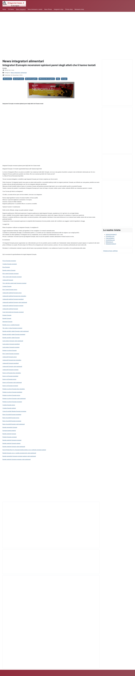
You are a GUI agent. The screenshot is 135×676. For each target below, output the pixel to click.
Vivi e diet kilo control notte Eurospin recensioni (14, 283)
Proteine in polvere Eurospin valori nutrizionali (14, 398)
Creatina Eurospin (6, 286)
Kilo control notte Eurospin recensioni (12, 276)
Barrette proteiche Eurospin (9, 433)
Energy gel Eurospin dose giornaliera (11, 373)
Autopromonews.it (111, 234)
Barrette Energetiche (31, 78)
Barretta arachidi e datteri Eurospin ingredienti (13, 334)
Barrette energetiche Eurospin (9, 427)
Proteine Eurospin (6, 315)
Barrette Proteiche (18, 78)
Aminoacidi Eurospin (7, 280)
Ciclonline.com (110, 236)
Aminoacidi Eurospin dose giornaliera (11, 360)
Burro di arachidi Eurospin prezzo (10, 417)
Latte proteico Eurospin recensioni (10, 347)
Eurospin (64, 78)
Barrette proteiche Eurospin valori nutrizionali (13, 446)
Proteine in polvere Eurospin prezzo (11, 395)
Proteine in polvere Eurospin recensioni (12, 401)
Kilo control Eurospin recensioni (10, 273)
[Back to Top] (132, 673)
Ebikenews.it (109, 242)
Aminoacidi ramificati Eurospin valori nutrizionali (14, 302)
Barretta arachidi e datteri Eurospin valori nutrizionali (15, 331)
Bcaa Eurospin (6, 267)
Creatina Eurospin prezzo (8, 405)
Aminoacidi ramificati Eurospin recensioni (12, 305)
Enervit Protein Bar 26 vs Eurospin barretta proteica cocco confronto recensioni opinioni (24, 449)
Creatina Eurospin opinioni (9, 408)
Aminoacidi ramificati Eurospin (10, 308)
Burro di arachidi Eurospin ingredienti (11, 414)
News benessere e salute (35, 9)
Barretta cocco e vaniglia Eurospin (10, 324)
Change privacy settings (110, 251)
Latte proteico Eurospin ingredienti (11, 344)
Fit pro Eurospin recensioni (9, 260)
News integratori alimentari (19, 72)
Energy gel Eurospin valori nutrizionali (12, 382)
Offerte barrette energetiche (46, 78)
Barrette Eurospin (6, 318)
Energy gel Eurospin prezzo (9, 379)
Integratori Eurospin (7, 321)
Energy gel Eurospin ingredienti (10, 376)
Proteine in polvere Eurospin (9, 350)
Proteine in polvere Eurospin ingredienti (12, 392)
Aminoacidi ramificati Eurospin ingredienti (13, 299)
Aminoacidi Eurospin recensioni (10, 369)
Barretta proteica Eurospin (8, 270)
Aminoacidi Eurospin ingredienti (10, 363)
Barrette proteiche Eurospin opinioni (11, 443)
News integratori (21, 9)
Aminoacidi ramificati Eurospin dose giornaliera (14, 296)
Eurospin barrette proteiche (9, 430)
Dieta (58, 78)
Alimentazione (7, 78)
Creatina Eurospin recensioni (9, 264)
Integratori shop (58, 9)
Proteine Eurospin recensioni (9, 437)
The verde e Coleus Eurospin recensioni (12, 328)
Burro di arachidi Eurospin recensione (11, 421)
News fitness (48, 9)
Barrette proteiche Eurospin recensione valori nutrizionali (16, 459)
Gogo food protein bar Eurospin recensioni (13, 312)
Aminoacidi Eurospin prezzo (9, 357)
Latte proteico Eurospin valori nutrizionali (12, 341)
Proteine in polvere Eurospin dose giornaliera (13, 389)
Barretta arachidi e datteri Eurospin (11, 337)
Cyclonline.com (110, 240)
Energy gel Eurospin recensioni (10, 385)
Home (4, 9)
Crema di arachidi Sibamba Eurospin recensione (14, 411)
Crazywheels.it (110, 238)
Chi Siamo (11, 9)
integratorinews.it (111, 244)
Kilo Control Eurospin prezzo (9, 289)
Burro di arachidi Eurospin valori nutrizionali (13, 424)
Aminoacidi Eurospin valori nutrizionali (12, 366)
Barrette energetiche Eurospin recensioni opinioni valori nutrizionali (19, 456)
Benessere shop (79, 9)
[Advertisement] (47, 23)
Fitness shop (69, 9)
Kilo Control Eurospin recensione (10, 353)
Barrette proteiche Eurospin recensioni (11, 440)
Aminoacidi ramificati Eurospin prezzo (12, 292)
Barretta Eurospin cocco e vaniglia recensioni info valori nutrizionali (19, 453)
